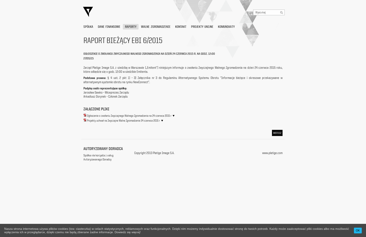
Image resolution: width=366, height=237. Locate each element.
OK (358, 230)
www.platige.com (272, 153)
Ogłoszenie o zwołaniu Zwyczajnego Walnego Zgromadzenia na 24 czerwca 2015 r (129, 115)
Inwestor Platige (126, 12)
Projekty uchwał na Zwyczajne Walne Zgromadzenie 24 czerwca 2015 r (123, 120)
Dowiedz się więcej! (128, 232)
